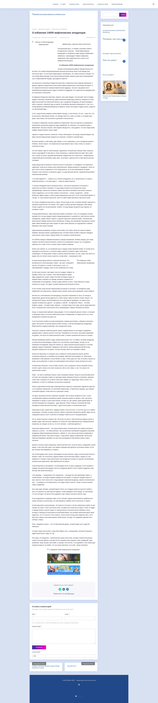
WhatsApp (60, 589)
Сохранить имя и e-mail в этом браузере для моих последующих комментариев (56, 622)
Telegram (67, 589)
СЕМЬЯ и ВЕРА (13, 4)
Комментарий (37, 626)
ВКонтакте (63, 589)
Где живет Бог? (71, 666)
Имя (34, 614)
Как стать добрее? (108, 74)
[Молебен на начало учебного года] (63, 20)
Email (67, 614)
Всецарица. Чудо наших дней (112, 53)
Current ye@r (36, 652)
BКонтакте (79, 685)
